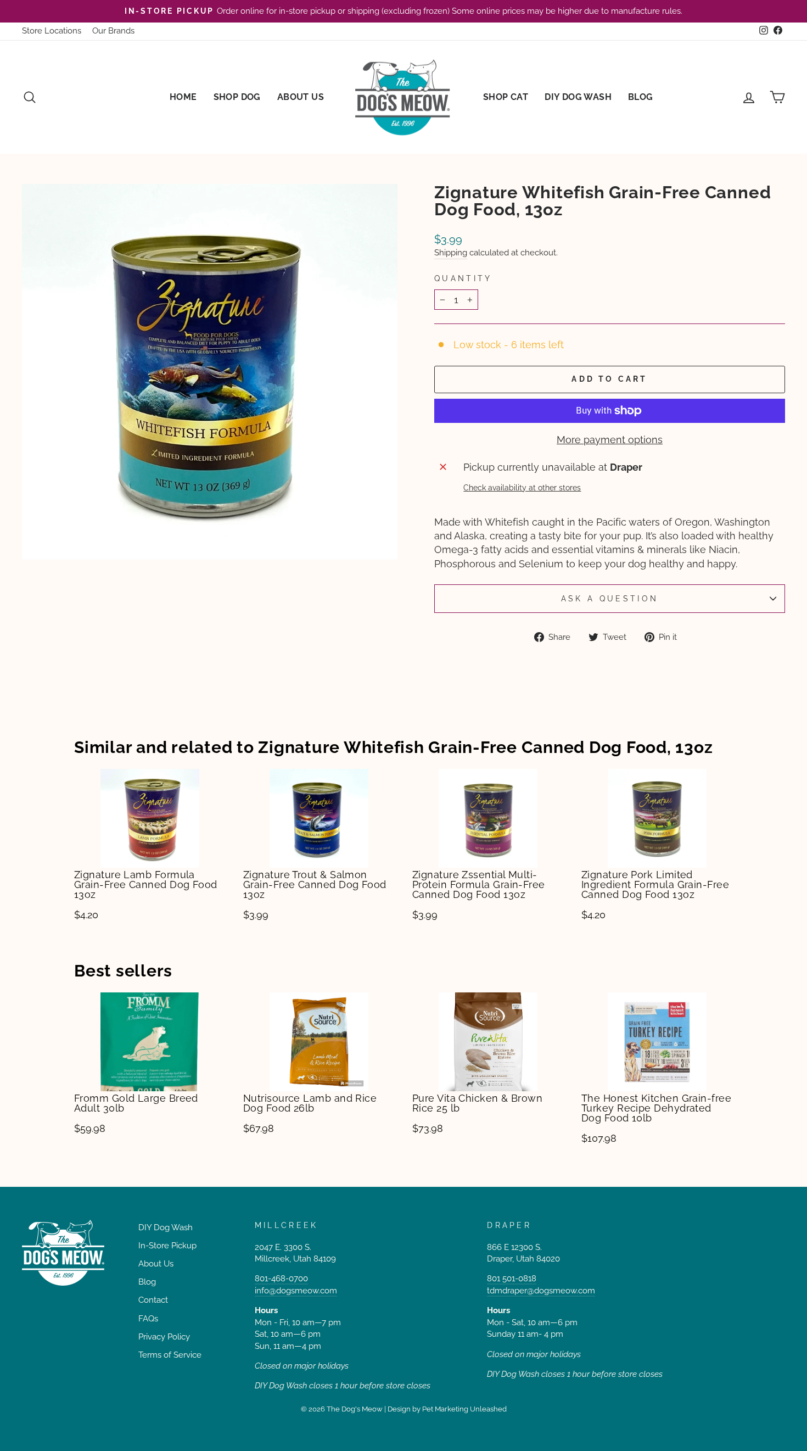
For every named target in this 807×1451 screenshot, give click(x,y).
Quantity (463, 278)
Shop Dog (237, 97)
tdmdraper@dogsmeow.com (541, 1291)
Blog (640, 97)
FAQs (148, 1319)
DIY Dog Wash (578, 97)
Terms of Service (169, 1355)
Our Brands (113, 31)
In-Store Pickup (167, 1246)
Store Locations (51, 31)
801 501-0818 (511, 1278)
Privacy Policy (164, 1337)
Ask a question (609, 598)
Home (183, 97)
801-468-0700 (281, 1278)
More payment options (610, 439)
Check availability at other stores (522, 487)
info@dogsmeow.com (296, 1291)
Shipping (450, 253)
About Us (300, 97)
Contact (153, 1300)
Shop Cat (505, 97)
